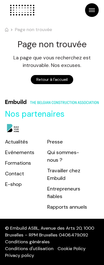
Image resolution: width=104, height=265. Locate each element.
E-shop (13, 184)
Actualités (16, 141)
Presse (55, 141)
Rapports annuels (67, 207)
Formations (18, 163)
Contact (14, 173)
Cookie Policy (72, 249)
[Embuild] (22, 10)
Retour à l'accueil (52, 79)
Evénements (19, 152)
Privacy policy (19, 255)
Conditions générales (27, 242)
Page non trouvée (33, 30)
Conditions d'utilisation (29, 249)
